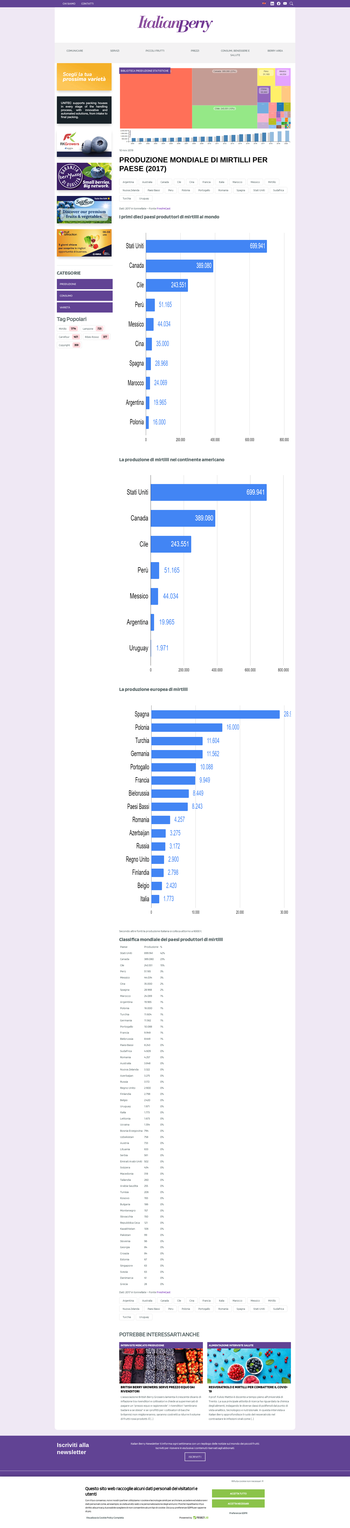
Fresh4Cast (163, 208)
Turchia (127, 198)
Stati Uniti (259, 190)
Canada (165, 182)
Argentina (128, 182)
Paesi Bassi (154, 190)
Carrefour (64, 337)
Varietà (65, 307)
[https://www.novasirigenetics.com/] (85, 79)
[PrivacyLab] (200, 1517)
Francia (207, 182)
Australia (147, 182)
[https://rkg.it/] (85, 146)
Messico (255, 182)
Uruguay (144, 198)
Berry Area (275, 50)
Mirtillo (63, 328)
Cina (191, 182)
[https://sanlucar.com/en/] (85, 212)
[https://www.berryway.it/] (85, 179)
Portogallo (204, 190)
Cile (179, 182)
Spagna (241, 190)
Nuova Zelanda (131, 190)
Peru (170, 190)
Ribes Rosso (92, 337)
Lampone (88, 328)
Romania (223, 190)
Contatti (87, 3)
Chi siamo (69, 3)
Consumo (66, 295)
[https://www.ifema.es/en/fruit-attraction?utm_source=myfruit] (85, 245)
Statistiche (160, 70)
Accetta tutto (238, 1493)
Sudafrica (278, 190)
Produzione (68, 284)
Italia (221, 182)
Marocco (237, 182)
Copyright (64, 345)
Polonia (186, 190)
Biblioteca (128, 70)
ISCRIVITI (195, 1456)
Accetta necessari (238, 1503)
